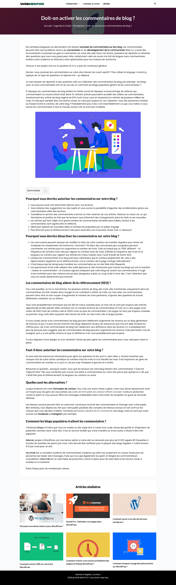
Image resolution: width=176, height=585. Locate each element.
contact (97, 574)
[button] (78, 3)
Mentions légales (83, 574)
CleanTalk (45, 459)
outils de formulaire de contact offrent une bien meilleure (102, 391)
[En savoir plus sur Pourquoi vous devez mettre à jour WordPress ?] (41, 508)
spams (102, 356)
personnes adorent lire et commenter (93, 410)
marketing (141, 72)
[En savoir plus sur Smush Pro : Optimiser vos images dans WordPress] (88, 505)
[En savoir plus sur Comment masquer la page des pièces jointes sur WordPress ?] (134, 546)
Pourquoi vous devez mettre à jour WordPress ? (41, 526)
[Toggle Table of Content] (44, 191)
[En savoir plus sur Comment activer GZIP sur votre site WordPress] (41, 546)
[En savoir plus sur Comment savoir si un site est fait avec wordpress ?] (134, 504)
